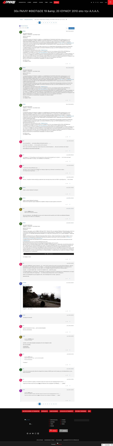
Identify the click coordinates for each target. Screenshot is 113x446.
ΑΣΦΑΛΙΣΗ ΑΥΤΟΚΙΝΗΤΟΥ (66, 411)
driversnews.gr (39, 238)
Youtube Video (26, 285)
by (54, 444)
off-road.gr (31, 238)
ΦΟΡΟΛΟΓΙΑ (44, 411)
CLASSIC (64, 421)
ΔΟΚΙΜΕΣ (52, 421)
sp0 (23, 208)
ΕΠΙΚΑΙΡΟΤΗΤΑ (54, 419)
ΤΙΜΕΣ (51, 423)
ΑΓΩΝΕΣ (64, 419)
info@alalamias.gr (44, 50)
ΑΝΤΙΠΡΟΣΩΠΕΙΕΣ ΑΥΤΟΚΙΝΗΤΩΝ (31, 411)
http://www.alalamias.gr (43, 52)
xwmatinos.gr (25, 238)
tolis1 (24, 389)
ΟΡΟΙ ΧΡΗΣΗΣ (40, 440)
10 (53, 22)
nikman (24, 31)
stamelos (24, 282)
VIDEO (63, 423)
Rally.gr (68, 237)
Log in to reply (71, 28)
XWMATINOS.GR (70, 42)
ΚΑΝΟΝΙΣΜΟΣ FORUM (49, 440)
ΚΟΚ (89, 411)
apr (23, 140)
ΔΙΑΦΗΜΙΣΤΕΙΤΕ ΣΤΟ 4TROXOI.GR (71, 440)
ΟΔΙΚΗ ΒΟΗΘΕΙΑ (54, 411)
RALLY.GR (62, 42)
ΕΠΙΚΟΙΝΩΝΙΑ (59, 440)
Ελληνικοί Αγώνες (24, 25)
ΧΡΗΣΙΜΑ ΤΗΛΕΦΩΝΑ (80, 411)
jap (23, 368)
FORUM (52, 425)
